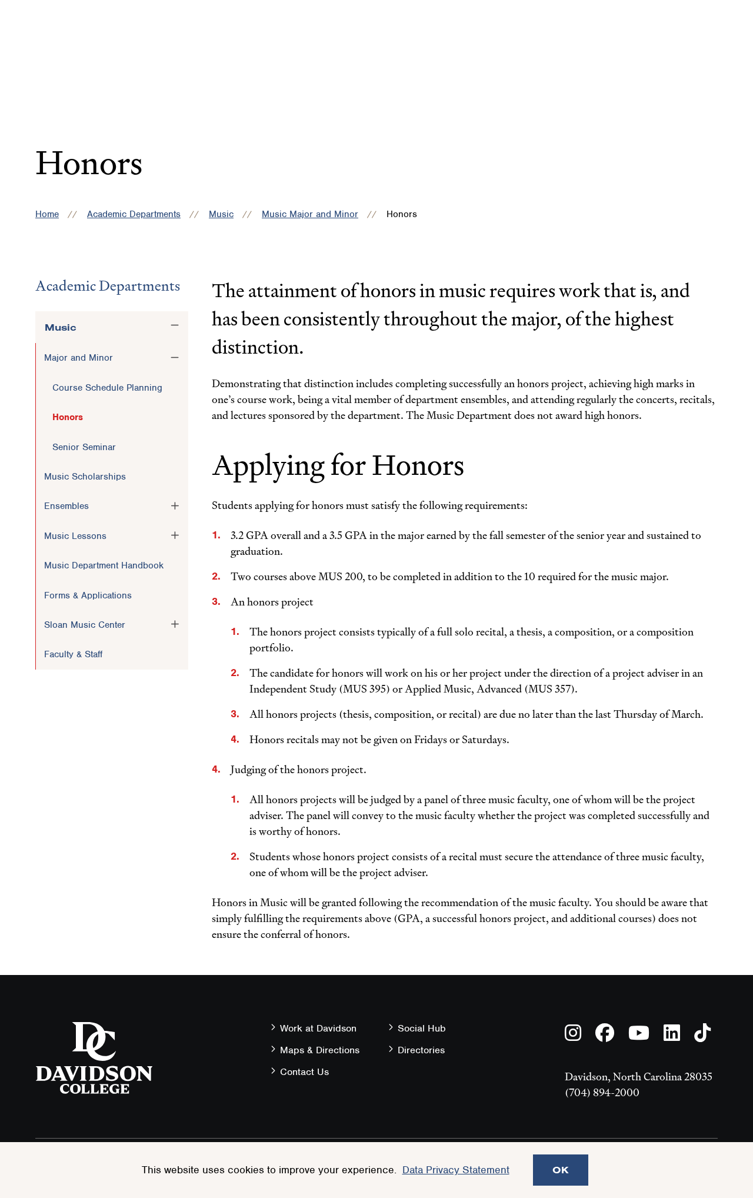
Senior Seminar (84, 447)
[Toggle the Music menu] (174, 325)
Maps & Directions (319, 1050)
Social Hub (422, 1028)
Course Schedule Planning (107, 388)
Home (47, 214)
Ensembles (66, 506)
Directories (421, 1050)
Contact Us (304, 1072)
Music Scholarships (85, 476)
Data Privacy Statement (455, 1169)
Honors (67, 417)
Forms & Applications (88, 595)
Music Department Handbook (104, 565)
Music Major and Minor (310, 214)
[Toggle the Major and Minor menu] (174, 357)
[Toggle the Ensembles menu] (174, 505)
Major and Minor (78, 358)
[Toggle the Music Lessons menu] (174, 535)
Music (221, 214)
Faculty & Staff (73, 654)
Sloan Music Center (84, 625)
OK (560, 1170)
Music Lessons (75, 536)
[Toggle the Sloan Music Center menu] (174, 624)
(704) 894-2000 (602, 1092)
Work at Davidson (318, 1028)
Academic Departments (134, 214)
